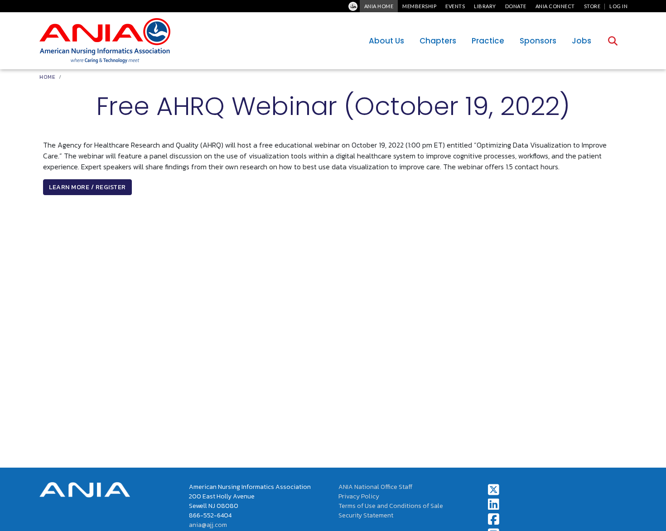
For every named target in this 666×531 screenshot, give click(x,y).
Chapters (438, 40)
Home (47, 77)
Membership (419, 6)
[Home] (104, 40)
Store (592, 6)
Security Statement (365, 515)
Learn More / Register (87, 187)
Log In (618, 6)
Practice (488, 40)
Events (455, 6)
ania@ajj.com (208, 525)
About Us (386, 40)
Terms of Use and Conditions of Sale (390, 506)
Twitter (493, 489)
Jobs (581, 40)
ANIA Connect (555, 6)
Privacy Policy (358, 496)
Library (485, 6)
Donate (515, 6)
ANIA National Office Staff (375, 487)
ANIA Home (379, 6)
